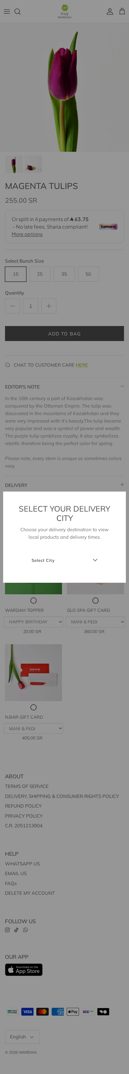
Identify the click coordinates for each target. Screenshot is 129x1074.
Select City (43, 560)
